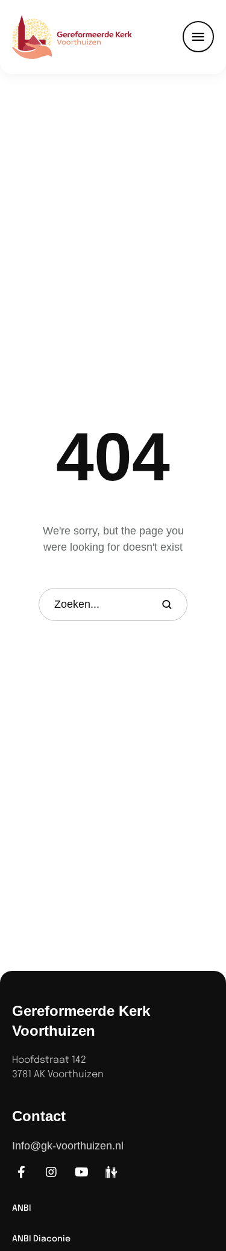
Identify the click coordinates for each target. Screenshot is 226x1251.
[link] (56, 37)
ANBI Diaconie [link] (41, 1239)
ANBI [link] (21, 1208)
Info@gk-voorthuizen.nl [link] (68, 1146)
